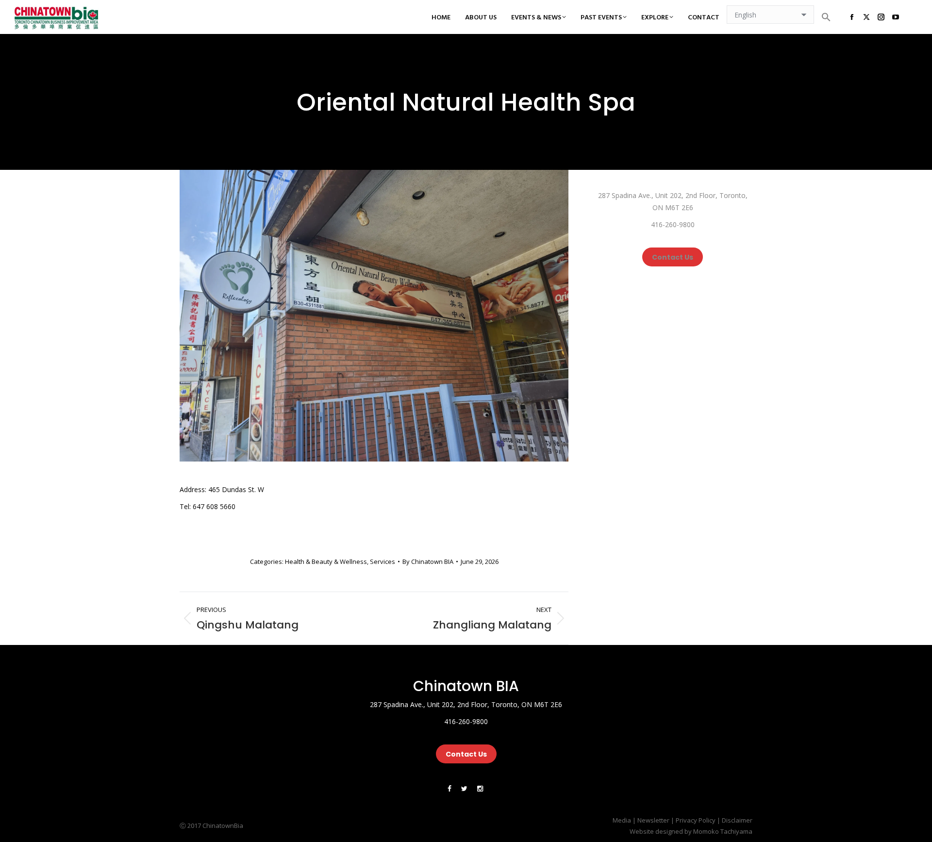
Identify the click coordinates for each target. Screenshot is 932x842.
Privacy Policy (696, 820)
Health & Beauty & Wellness (326, 561)
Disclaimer (737, 820)
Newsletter (653, 820)
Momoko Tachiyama (722, 831)
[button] (826, 17)
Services (382, 561)
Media (622, 820)
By (427, 561)
